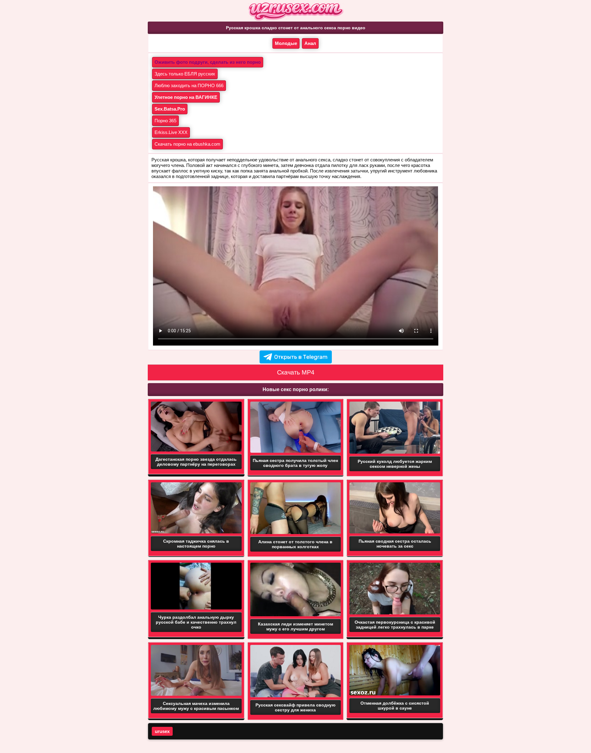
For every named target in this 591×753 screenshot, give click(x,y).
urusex (162, 731)
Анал (310, 43)
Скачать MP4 (295, 372)
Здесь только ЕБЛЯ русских (185, 73)
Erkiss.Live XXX (171, 132)
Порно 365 (165, 120)
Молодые (286, 43)
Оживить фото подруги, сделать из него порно (208, 62)
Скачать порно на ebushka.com (187, 144)
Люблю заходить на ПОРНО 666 (189, 85)
